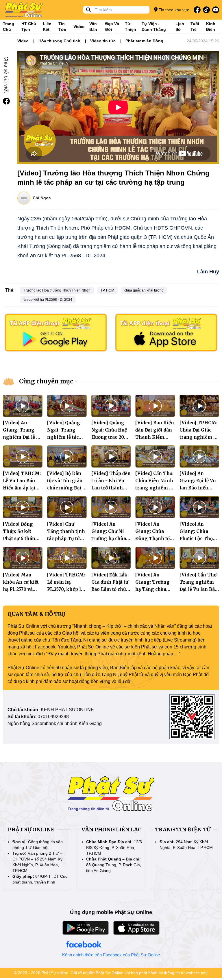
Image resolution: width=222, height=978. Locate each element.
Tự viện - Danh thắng (154, 26)
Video (79, 26)
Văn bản (93, 26)
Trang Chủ (8, 26)
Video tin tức (103, 41)
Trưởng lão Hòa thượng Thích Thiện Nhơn (57, 290)
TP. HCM (107, 290)
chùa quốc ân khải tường (144, 290)
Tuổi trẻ (194, 26)
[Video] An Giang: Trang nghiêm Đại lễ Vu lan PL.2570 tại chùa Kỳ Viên (22, 437)
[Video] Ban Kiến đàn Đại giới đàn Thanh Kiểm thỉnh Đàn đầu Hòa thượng (154, 437)
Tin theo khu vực (173, 9)
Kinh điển (210, 26)
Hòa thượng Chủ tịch (59, 41)
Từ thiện (130, 26)
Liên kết (47, 26)
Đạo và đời (112, 26)
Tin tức (62, 26)
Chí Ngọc (42, 198)
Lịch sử (179, 26)
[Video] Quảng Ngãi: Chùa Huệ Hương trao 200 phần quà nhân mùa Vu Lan (109, 437)
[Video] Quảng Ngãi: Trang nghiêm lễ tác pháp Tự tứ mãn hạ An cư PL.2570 (65, 437)
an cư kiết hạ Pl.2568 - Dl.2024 (48, 300)
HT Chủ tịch (28, 26)
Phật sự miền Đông (144, 41)
